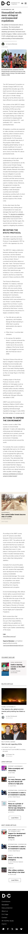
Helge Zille (12, 839)
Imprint (4, 924)
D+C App (5, 914)
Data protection (7, 908)
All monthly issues (8, 921)
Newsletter (5, 905)
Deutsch (22, 3)
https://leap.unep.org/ (9, 636)
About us (5, 911)
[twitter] (12, 929)
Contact (4, 917)
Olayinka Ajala (13, 874)
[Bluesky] (21, 929)
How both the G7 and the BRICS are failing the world (14, 750)
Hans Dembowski (11, 716)
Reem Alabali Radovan (15, 797)
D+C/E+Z (12, 812)
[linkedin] (17, 929)
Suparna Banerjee (7, 518)
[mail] (3, 929)
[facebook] (8, 929)
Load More (14, 818)
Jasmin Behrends (14, 862)
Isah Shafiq (12, 772)
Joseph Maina (13, 785)
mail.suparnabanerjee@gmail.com (13, 645)
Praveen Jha (10, 754)
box (14, 411)
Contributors (6, 901)
